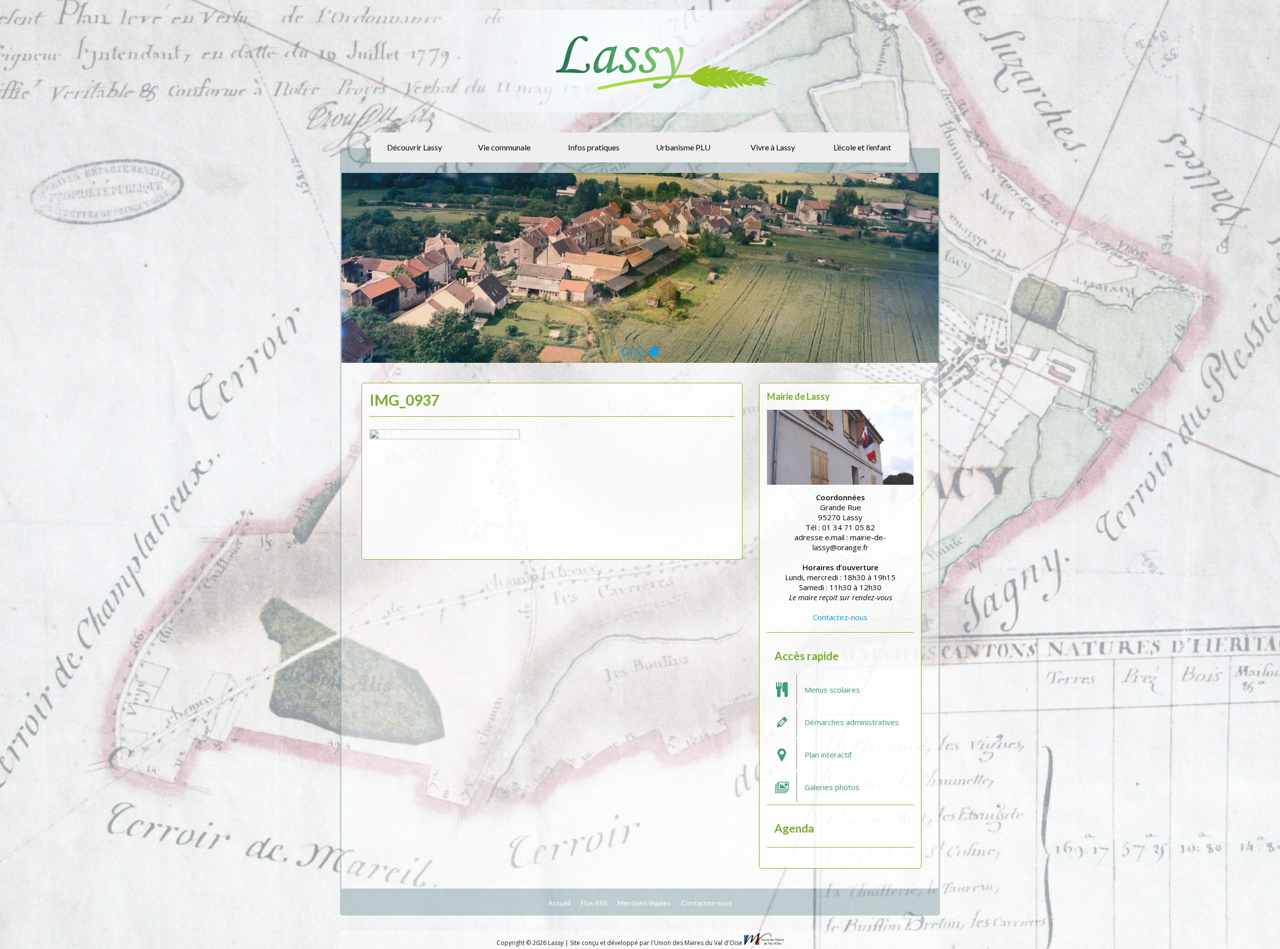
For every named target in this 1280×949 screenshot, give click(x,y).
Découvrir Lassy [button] (414, 147)
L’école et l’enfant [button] (862, 147)
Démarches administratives (851, 722)
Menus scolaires (832, 689)
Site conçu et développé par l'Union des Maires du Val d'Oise (656, 942)
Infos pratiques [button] (594, 147)
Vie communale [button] (504, 147)
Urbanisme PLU (683, 147)
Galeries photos (832, 787)
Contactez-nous (840, 617)
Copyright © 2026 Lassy (530, 942)
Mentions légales (644, 902)
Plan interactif (828, 754)
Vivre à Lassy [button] (772, 147)
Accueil (559, 902)
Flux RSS (594, 902)
